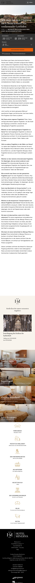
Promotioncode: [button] (7, 53)
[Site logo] (7, 2)
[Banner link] (17, 359)
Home (3, 29)
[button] (10, 38)
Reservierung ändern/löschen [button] (19, 53)
